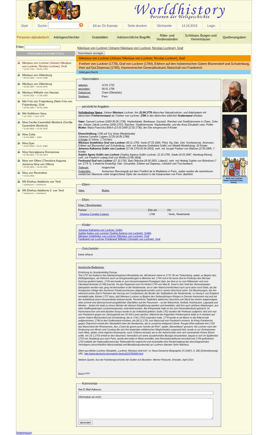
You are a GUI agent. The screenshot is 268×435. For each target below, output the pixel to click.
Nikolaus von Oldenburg (37, 75)
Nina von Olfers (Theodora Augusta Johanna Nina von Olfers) (44, 162)
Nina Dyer (28, 143)
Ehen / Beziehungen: (90, 205)
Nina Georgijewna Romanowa (40, 152)
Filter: (20, 47)
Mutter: (106, 190)
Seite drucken (137, 25)
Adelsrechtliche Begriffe (133, 37)
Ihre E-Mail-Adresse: (90, 389)
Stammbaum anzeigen (90, 53)
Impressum (24, 432)
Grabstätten (100, 37)
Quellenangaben (234, 37)
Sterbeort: (83, 96)
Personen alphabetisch (33, 37)
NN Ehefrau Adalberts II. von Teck (43, 190)
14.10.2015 (189, 25)
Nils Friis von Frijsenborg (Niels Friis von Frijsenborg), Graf (47, 103)
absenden (85, 422)
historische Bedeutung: (91, 267)
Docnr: (81, 373)
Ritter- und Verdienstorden (167, 37)
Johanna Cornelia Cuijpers (94, 214)
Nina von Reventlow (34, 172)
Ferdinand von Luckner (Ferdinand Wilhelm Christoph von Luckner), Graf (119, 239)
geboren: (83, 85)
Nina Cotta (28, 134)
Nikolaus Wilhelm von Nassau (40, 92)
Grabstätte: (84, 171)
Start (24, 25)
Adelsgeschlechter (66, 37)
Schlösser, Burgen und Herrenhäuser (201, 37)
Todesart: (83, 167)
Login (211, 25)
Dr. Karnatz (110, 25)
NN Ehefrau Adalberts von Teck (41, 181)
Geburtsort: (84, 92)
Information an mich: (90, 396)
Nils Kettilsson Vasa (34, 113)
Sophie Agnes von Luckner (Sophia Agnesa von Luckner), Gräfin (114, 233)
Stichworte (164, 25)
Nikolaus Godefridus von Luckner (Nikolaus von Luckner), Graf (113, 236)
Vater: (81, 190)
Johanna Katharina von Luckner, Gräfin (100, 230)
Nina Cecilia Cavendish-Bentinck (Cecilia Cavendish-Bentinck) (47, 124)
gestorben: (84, 88)
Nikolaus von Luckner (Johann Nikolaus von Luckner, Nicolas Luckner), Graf (46, 64)
